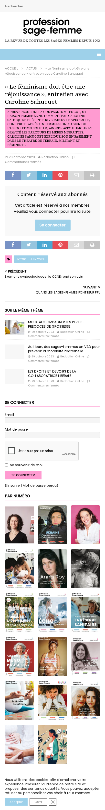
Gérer (38, 802)
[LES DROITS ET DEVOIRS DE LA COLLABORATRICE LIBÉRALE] (14, 376)
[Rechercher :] (52, 5)
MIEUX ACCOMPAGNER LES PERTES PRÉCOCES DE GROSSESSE (56, 324)
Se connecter (53, 225)
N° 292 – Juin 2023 (30, 259)
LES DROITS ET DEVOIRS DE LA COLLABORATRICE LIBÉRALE (52, 373)
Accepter (16, 802)
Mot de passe (16, 429)
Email (9, 414)
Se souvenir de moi (26, 465)
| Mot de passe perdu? (40, 485)
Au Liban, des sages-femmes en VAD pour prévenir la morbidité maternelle (64, 349)
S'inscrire (12, 485)
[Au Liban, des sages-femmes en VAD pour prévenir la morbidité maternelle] (14, 351)
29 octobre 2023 (22, 157)
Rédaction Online (55, 157)
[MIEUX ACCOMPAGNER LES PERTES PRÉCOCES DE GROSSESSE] (14, 327)
